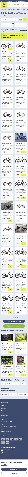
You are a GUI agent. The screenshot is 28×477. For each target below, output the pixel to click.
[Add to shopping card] (10, 60)
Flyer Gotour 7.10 (20, 143)
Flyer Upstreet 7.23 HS (21, 52)
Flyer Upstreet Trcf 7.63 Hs (21, 212)
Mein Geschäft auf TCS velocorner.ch (10, 422)
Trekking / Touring (16, 9)
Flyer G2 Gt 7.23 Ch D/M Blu (7, 212)
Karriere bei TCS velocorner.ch (9, 427)
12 (17, 317)
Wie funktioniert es (6, 415)
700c (23, 384)
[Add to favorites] (4, 60)
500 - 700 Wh (13, 394)
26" (3, 384)
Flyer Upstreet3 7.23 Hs (7, 97)
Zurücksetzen (23, 30)
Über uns (3, 419)
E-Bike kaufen (4, 406)
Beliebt (3, 410)
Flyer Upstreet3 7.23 (7, 166)
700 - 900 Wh (22, 394)
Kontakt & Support (6, 431)
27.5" (8, 384)
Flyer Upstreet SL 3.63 (21, 120)
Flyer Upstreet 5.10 (7, 120)
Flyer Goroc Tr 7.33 (21, 75)
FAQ (2, 424)
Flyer (24, 9)
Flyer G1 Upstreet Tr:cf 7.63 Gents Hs (7, 52)
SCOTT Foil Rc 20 (20, 344)
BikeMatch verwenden (15, 326)
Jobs (2, 429)
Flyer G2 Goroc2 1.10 (21, 235)
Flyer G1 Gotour (20, 166)
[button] (20, 317)
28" (13, 384)
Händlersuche (4, 413)
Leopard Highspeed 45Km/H (7, 366)
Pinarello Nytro (6, 344)
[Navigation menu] (26, 5)
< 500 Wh (4, 394)
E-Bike (9, 9)
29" (18, 384)
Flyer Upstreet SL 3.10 (7, 143)
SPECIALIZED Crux (20, 366)
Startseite (3, 9)
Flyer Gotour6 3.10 (7, 235)
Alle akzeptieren (14, 469)
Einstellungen (14, 473)
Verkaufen (3, 408)
